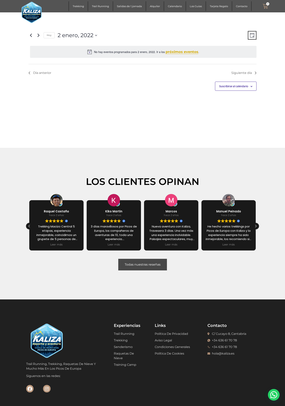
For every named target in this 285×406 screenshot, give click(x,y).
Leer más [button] (66, 244)
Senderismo (123, 347)
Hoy (49, 35)
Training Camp (125, 365)
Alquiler (155, 6)
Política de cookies (169, 353)
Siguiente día (241, 73)
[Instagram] (46, 388)
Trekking (78, 6)
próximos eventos (182, 52)
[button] (256, 226)
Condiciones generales (172, 347)
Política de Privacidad (171, 334)
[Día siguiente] (38, 35)
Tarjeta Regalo (219, 6)
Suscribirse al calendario (233, 86)
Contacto (241, 6)
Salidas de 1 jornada (129, 6)
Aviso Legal (163, 340)
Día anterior (42, 73)
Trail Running (100, 6)
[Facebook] (30, 388)
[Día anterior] (30, 35)
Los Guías (196, 6)
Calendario (175, 6)
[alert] (143, 52)
